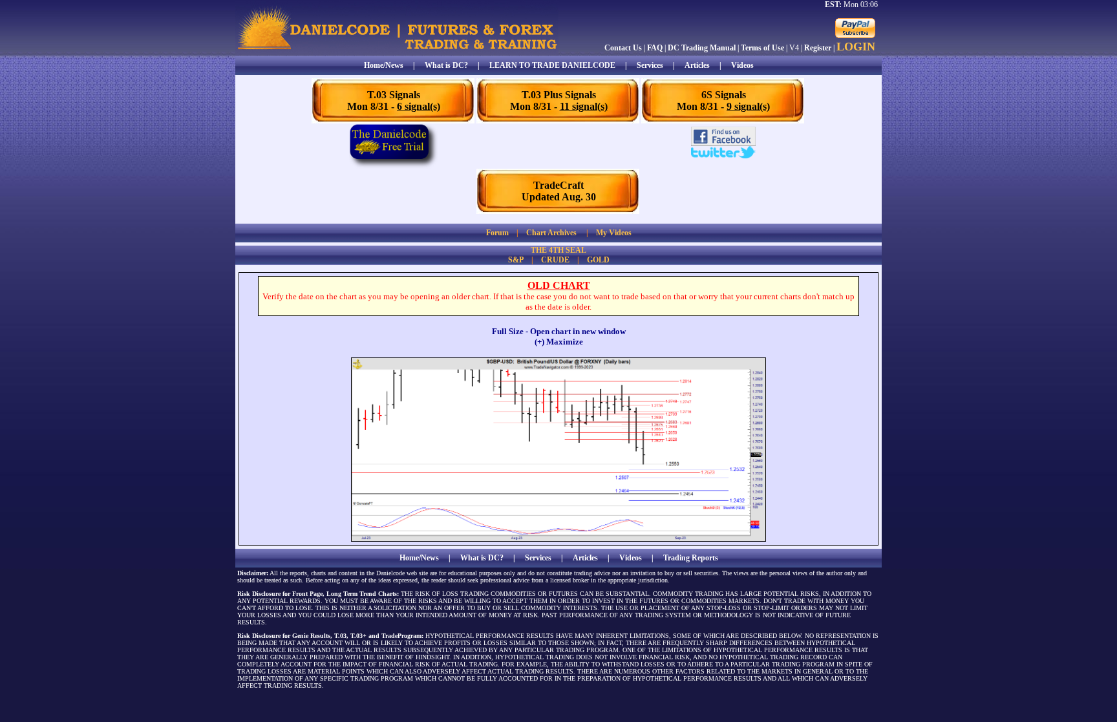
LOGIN (855, 46)
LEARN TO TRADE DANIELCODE (552, 65)
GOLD (598, 259)
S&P (516, 259)
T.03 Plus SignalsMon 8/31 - (559, 100)
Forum (497, 232)
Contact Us (623, 47)
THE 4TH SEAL (558, 250)
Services (650, 65)
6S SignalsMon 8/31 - (723, 100)
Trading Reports (690, 557)
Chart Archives (551, 232)
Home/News (383, 65)
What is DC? (446, 65)
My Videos (614, 232)
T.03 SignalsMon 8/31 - (393, 100)
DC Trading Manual (702, 47)
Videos (742, 65)
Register (817, 47)
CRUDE (555, 259)
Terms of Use (762, 47)
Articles (697, 65)
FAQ (655, 47)
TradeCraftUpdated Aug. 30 (559, 191)
